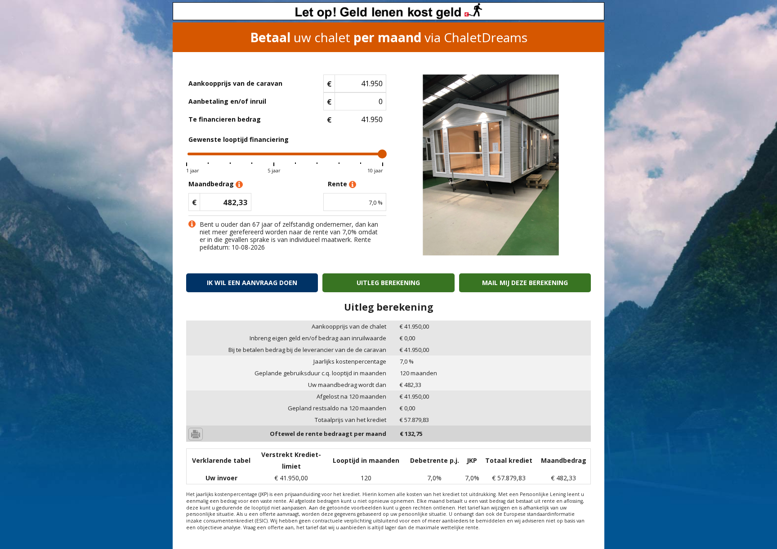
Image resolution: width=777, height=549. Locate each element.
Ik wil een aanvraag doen (252, 282)
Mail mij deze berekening (525, 282)
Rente (338, 184)
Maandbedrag (212, 184)
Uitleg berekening (388, 282)
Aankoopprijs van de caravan (235, 83)
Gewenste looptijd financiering (238, 139)
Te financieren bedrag (224, 119)
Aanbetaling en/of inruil (227, 101)
